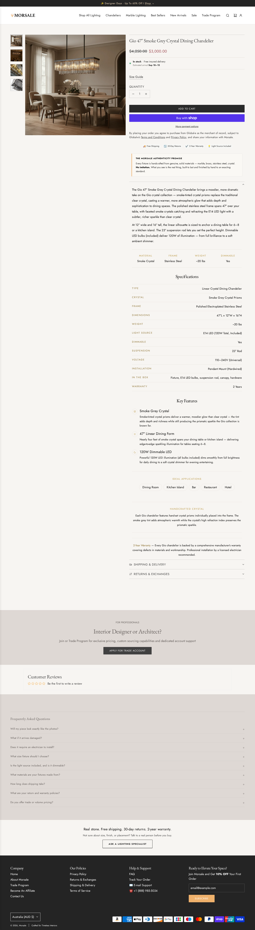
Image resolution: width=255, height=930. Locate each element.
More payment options (187, 126)
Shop (148, 3)
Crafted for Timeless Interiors (44, 925)
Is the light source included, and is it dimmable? (37, 765)
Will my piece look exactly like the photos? (34, 729)
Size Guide (136, 77)
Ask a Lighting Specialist (128, 843)
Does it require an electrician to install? (32, 747)
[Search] (227, 15)
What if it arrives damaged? (26, 738)
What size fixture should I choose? (29, 756)
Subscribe (202, 898)
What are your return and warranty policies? (35, 793)
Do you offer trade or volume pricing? (31, 802)
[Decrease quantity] (133, 94)
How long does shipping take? (27, 784)
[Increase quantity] (146, 94)
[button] (28, 85)
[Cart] (235, 15)
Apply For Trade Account (127, 650)
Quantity (136, 87)
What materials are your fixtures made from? (35, 775)
